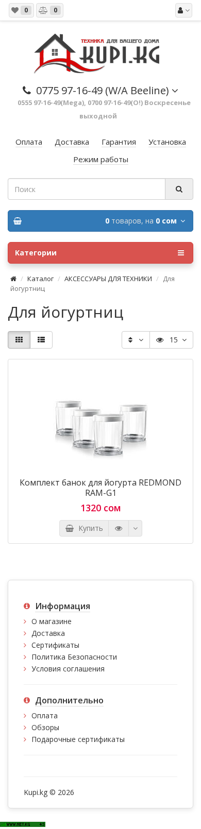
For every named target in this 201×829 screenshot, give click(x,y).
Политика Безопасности (74, 657)
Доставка (48, 633)
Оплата (44, 715)
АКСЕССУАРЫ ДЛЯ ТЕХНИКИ (108, 278)
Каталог (40, 278)
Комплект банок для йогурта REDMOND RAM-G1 (100, 487)
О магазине (51, 621)
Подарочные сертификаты (78, 739)
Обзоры (45, 727)
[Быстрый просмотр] (118, 528)
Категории (36, 252)
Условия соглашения (68, 668)
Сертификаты (55, 645)
